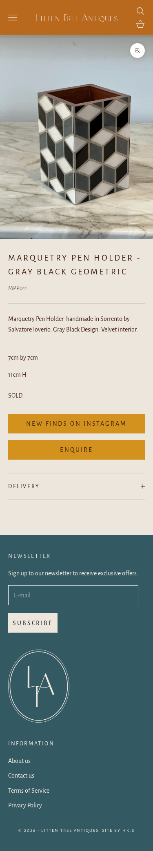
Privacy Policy (25, 805)
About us (19, 761)
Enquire (76, 449)
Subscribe (33, 623)
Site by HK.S (118, 830)
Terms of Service (28, 790)
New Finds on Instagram (76, 423)
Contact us (21, 775)
